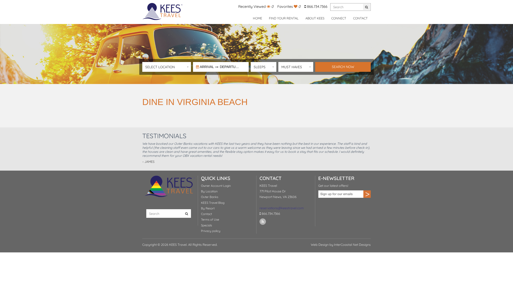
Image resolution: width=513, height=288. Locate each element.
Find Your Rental (284, 18)
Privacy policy (210, 231)
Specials (206, 225)
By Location (209, 191)
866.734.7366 (316, 6)
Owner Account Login (216, 186)
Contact (360, 18)
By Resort (208, 208)
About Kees (314, 18)
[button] (166, 67)
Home (257, 18)
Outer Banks (209, 197)
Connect (338, 18)
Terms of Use (210, 219)
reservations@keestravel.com (282, 208)
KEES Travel (162, 11)
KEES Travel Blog (212, 203)
